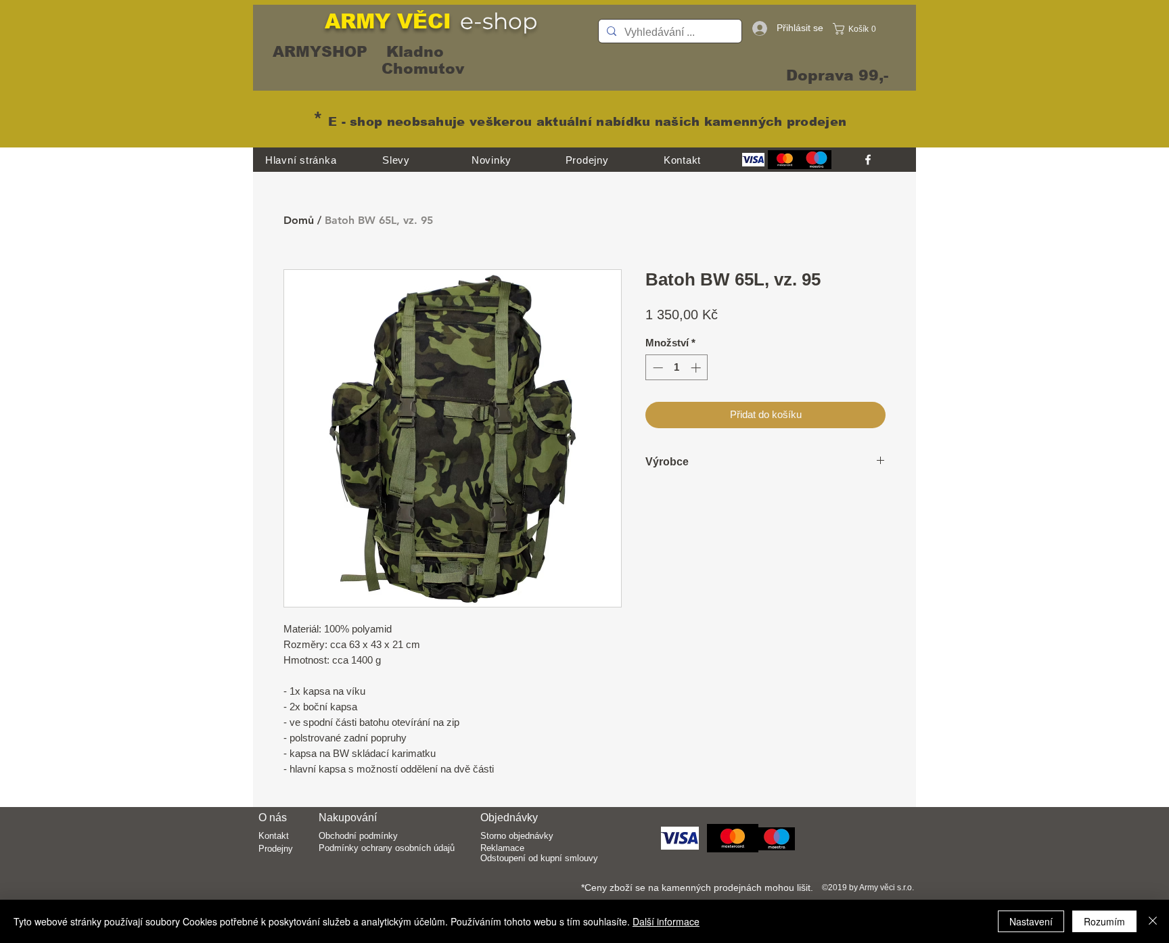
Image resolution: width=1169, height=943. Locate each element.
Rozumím (1104, 921)
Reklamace (502, 848)
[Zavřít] (1153, 921)
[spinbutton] (677, 367)
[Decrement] (656, 367)
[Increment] (697, 367)
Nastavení (1031, 921)
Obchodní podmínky (358, 836)
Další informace (666, 921)
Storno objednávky (516, 836)
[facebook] (868, 159)
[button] (858, 28)
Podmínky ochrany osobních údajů (387, 848)
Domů (298, 220)
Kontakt (273, 836)
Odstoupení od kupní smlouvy (539, 858)
